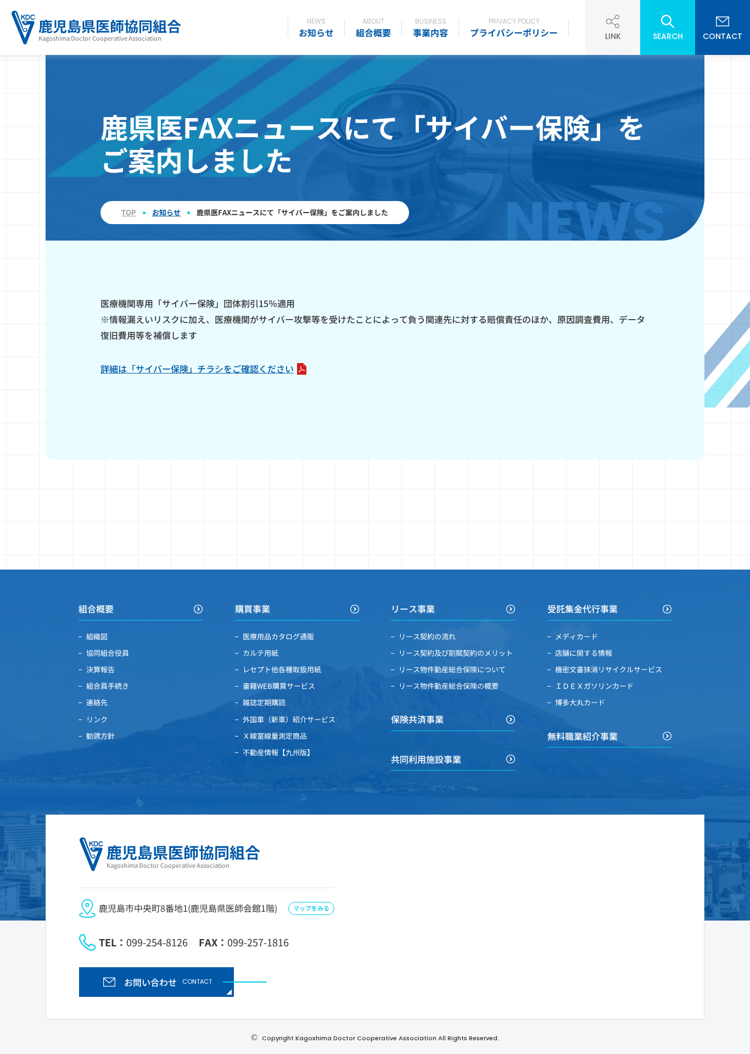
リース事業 (413, 609)
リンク (97, 719)
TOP (128, 213)
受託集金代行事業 (582, 609)
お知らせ (316, 28)
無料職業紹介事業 (582, 736)
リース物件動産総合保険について (452, 669)
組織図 (97, 636)
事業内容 (430, 28)
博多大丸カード (580, 702)
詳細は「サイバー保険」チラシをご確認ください (197, 368)
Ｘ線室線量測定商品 (275, 735)
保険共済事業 (417, 719)
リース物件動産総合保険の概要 (449, 686)
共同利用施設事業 (426, 759)
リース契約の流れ (427, 636)
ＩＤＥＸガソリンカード (594, 686)
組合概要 (373, 28)
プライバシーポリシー (514, 28)
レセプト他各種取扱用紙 (282, 669)
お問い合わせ (168, 982)
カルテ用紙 (260, 653)
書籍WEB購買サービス (279, 686)
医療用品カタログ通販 (278, 636)
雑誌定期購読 (264, 702)
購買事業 (252, 609)
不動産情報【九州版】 (278, 752)
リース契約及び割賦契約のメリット (456, 653)
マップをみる (311, 908)
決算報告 (100, 669)
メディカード (576, 636)
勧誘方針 (100, 735)
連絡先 (97, 702)
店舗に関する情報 (583, 653)
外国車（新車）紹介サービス (289, 719)
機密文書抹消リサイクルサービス (608, 669)
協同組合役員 (107, 653)
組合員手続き (107, 686)
